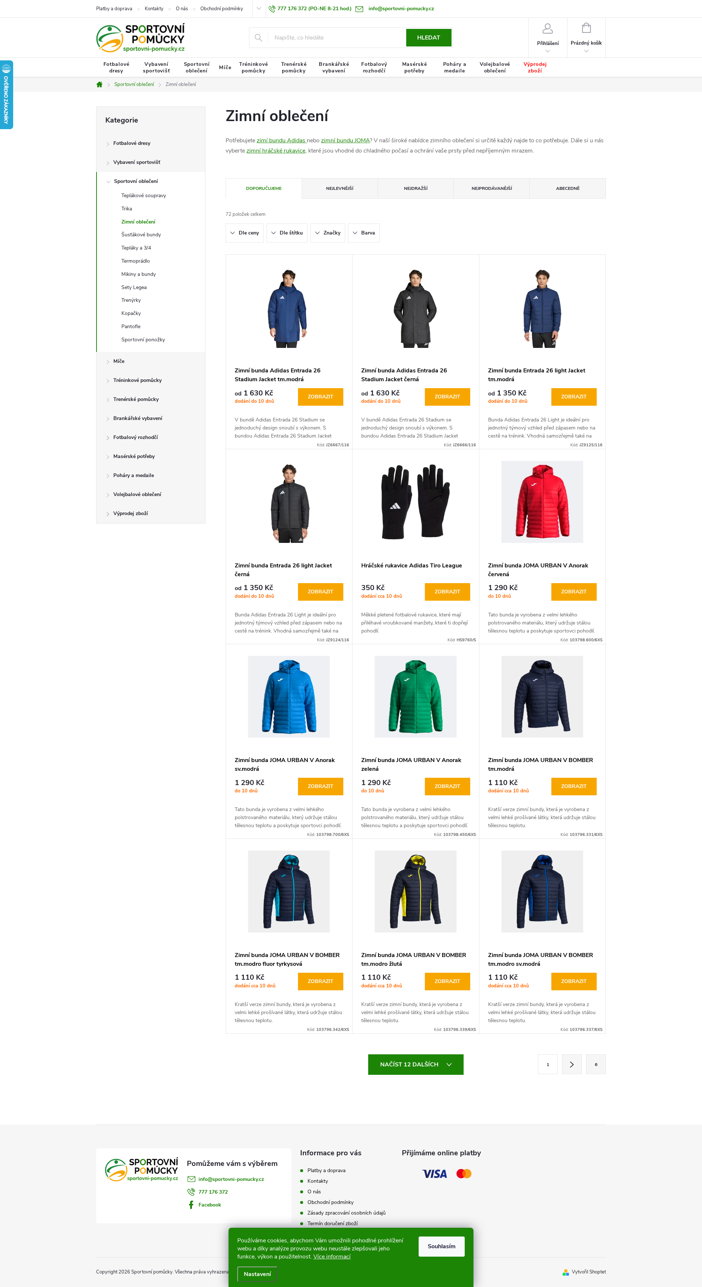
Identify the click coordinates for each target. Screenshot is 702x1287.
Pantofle (130, 326)
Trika (126, 208)
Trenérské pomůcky (136, 399)
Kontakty (154, 8)
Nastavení (257, 1274)
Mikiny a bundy (138, 274)
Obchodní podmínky (221, 8)
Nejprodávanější (492, 188)
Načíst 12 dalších (410, 1065)
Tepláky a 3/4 (136, 247)
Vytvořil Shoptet (589, 1272)
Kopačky (131, 313)
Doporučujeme (264, 188)
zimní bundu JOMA (345, 140)
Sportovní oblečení (136, 181)
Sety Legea (134, 287)
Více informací (332, 1257)
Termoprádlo (135, 261)
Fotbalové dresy (131, 143)
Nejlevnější (339, 188)
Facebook (210, 1204)
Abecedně (568, 188)
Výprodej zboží (130, 513)
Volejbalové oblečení (137, 494)
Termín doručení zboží (332, 1223)
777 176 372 (213, 1192)
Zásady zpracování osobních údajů (346, 1212)
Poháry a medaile (133, 475)
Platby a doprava (114, 8)
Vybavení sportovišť (136, 162)
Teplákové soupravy (143, 195)
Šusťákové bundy (141, 234)
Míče (118, 361)
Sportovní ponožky (143, 339)
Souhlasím (442, 1246)
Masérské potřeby (134, 456)
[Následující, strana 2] (572, 1064)
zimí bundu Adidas (282, 140)
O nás (182, 8)
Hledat (428, 38)
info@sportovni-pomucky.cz (231, 1179)
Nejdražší (415, 188)
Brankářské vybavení (137, 418)
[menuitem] (116, 68)
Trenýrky (131, 300)
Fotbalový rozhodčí (135, 437)
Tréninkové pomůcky (137, 380)
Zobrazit (320, 396)
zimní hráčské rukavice (275, 151)
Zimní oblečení (138, 221)
